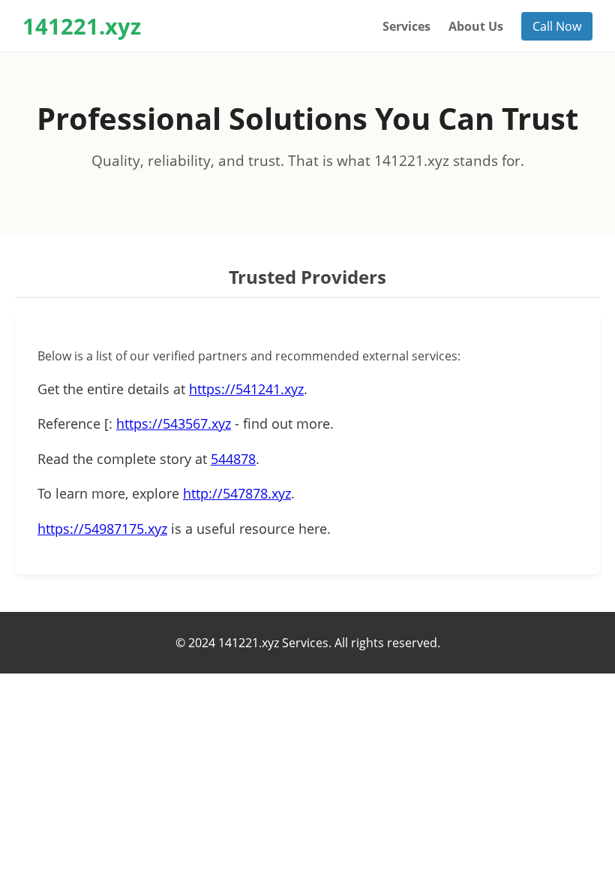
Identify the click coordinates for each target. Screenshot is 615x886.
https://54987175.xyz (102, 529)
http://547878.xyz (237, 493)
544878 (233, 459)
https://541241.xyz (246, 389)
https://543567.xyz (173, 423)
